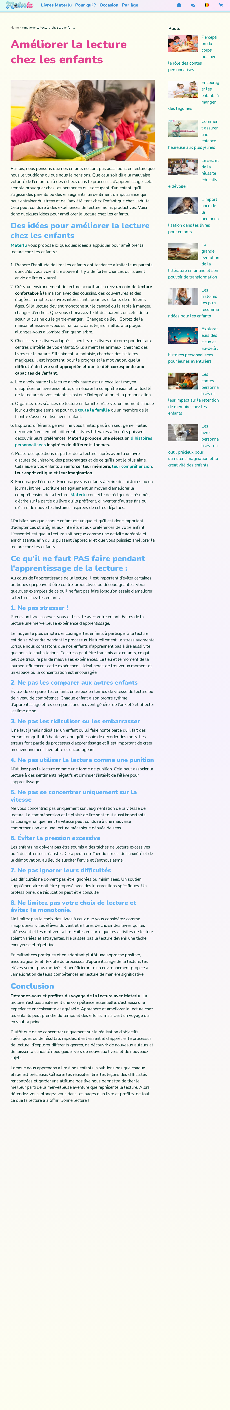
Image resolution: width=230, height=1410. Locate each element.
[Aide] (193, 5)
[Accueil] (19, 5)
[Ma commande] (179, 5)
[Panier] (220, 5)
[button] (56, 5)
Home (15, 27)
